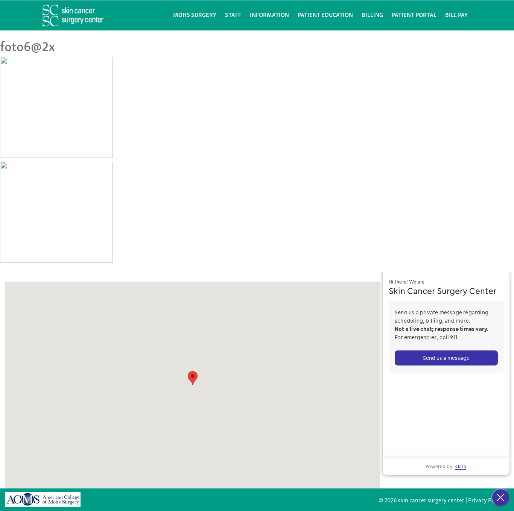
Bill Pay (456, 14)
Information (269, 14)
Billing (372, 14)
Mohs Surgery (194, 14)
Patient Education (325, 14)
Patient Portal (414, 14)
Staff (233, 14)
